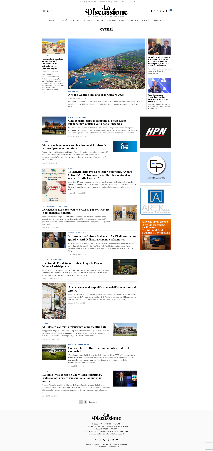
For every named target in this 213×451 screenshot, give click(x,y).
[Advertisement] (155, 288)
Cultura (71, 91)
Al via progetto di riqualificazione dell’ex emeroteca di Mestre (102, 289)
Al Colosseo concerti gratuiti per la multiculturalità (74, 326)
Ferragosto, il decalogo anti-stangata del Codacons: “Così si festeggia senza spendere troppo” (52, 64)
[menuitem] (81, 1)
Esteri (70, 117)
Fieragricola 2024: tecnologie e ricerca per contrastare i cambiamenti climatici (75, 211)
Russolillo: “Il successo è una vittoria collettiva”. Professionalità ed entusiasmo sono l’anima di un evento (72, 378)
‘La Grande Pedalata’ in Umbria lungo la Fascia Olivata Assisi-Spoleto (72, 265)
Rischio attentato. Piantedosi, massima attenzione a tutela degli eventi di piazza (158, 98)
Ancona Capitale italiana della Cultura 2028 (96, 94)
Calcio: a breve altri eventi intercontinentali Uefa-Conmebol (99, 349)
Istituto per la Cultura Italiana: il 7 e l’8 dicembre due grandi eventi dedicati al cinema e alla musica (102, 238)
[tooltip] (151, 11)
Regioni (79, 91)
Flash (70, 168)
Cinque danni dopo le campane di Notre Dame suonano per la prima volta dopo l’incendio (97, 122)
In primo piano (80, 117)
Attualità (46, 55)
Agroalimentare (48, 206)
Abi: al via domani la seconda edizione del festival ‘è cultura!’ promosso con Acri (74, 146)
